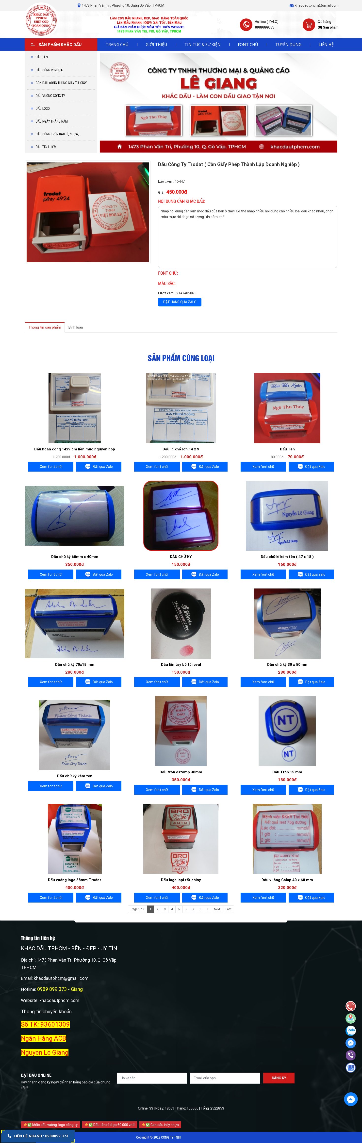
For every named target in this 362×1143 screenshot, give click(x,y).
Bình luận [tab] (75, 327)
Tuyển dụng (288, 44)
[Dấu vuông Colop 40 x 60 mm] (287, 839)
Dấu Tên (41, 57)
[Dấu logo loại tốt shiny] (180, 839)
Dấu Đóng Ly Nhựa (49, 70)
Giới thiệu (156, 44)
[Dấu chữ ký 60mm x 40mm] (74, 516)
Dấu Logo (42, 109)
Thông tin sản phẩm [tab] (44, 327)
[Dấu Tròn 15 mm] (287, 731)
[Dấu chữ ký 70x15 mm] (74, 623)
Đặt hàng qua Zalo (180, 302)
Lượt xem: (166, 293)
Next (217, 909)
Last (228, 909)
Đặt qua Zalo (103, 467)
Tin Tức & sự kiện (202, 44)
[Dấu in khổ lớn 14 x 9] (180, 408)
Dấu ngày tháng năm (51, 121)
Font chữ (248, 44)
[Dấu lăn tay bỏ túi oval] (180, 623)
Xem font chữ (51, 467)
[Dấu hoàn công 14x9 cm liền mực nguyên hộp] (74, 408)
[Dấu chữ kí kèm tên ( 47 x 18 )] (287, 516)
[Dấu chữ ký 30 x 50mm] (287, 623)
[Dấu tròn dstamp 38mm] (180, 731)
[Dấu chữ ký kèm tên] (74, 735)
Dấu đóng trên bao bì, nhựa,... (58, 134)
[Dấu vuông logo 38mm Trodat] (74, 839)
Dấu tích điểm (45, 147)
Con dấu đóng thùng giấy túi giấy (61, 83)
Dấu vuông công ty (50, 96)
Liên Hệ (326, 44)
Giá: (161, 192)
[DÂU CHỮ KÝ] (180, 516)
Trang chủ (117, 44)
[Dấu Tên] (287, 408)
